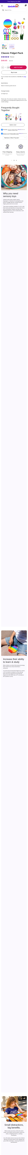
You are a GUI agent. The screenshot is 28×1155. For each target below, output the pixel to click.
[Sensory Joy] (13, 5)
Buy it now (14, 72)
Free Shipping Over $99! (14, 1)
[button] (25, 5)
